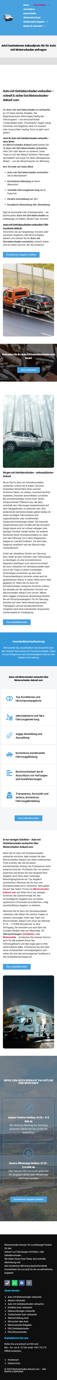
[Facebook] (22, 1283)
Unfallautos (29, 934)
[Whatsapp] (15, 1283)
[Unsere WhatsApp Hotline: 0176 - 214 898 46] (28, 1153)
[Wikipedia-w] (29, 1283)
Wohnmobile (9, 937)
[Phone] (7, 1283)
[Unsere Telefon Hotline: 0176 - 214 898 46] (28, 1108)
